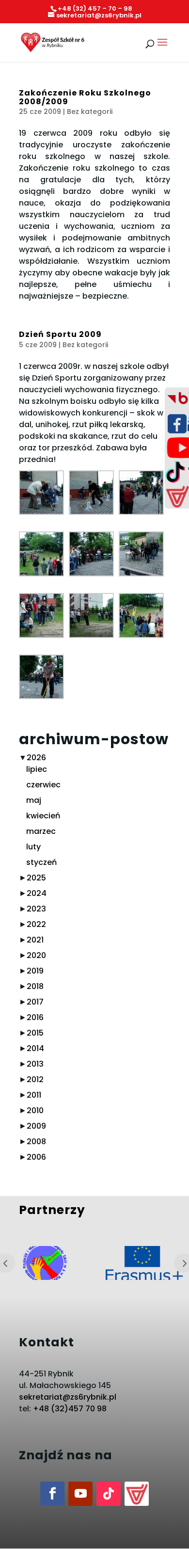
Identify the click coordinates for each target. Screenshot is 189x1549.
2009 (36, 1126)
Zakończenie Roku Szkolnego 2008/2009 (85, 97)
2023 (36, 908)
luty (33, 846)
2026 (36, 757)
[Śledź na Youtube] (80, 1494)
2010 (35, 1110)
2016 (35, 1017)
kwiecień (43, 815)
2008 (36, 1141)
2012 (35, 1079)
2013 (35, 1064)
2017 (35, 1001)
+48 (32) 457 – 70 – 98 (95, 8)
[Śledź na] (137, 1494)
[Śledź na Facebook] (52, 1494)
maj (33, 800)
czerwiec (43, 784)
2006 (36, 1157)
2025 (36, 877)
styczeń (41, 862)
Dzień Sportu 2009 (60, 334)
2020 (36, 955)
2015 (35, 1032)
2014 (35, 1048)
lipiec (36, 769)
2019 (35, 970)
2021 (35, 939)
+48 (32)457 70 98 (70, 1408)
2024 (37, 893)
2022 (36, 924)
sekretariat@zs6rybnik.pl (67, 1397)
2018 (35, 986)
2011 (34, 1095)
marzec (41, 831)
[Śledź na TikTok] (108, 1494)
